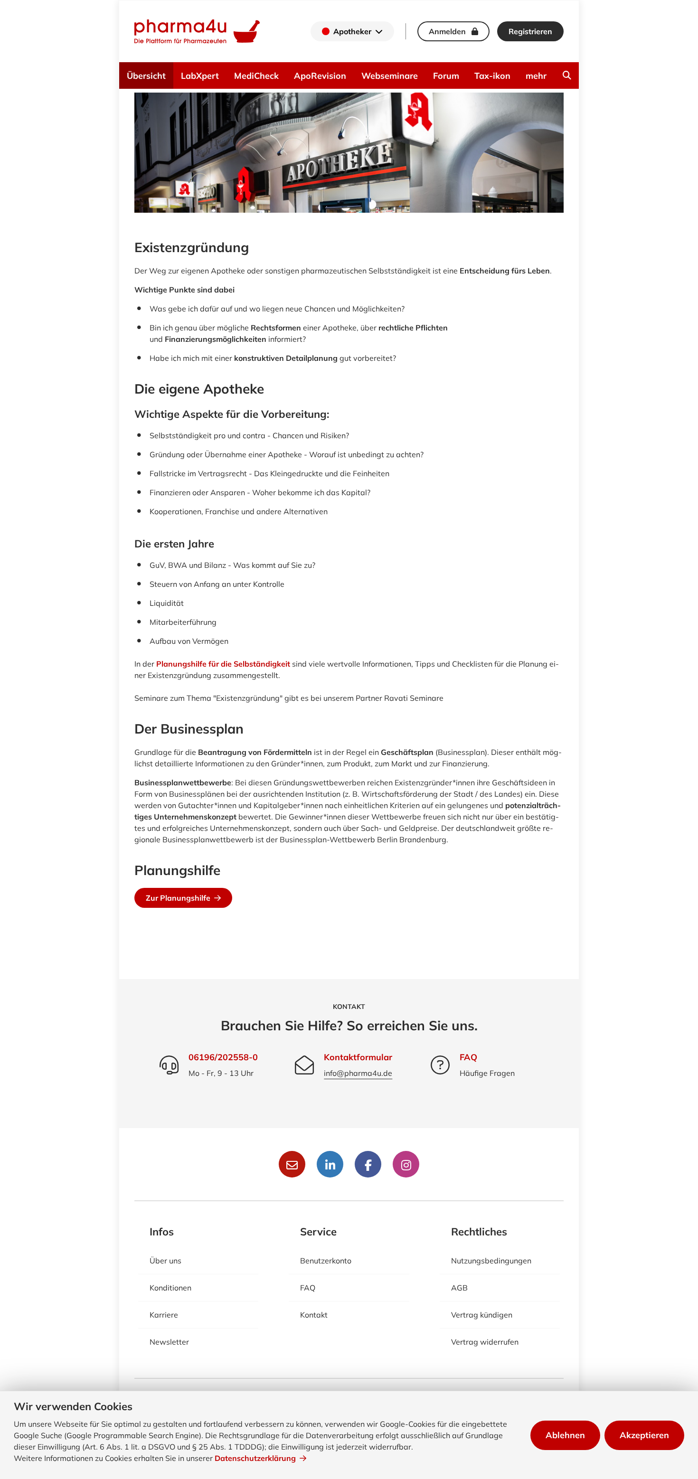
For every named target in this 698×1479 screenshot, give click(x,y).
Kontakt (314, 1314)
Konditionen (170, 1287)
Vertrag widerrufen (485, 1342)
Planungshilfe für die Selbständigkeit (223, 664)
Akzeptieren (644, 1435)
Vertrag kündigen (481, 1314)
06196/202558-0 (223, 1057)
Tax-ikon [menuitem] (492, 75)
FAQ (468, 1057)
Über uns (165, 1260)
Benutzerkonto (325, 1260)
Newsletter (169, 1342)
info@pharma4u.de (358, 1073)
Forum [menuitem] (446, 75)
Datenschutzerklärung (255, 1458)
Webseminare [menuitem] (389, 75)
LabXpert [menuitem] (200, 75)
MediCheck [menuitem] (256, 75)
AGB (459, 1287)
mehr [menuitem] (536, 75)
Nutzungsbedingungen (491, 1260)
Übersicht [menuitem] (146, 75)
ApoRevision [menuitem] (320, 75)
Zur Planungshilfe (178, 898)
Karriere (164, 1314)
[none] (567, 75)
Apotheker (352, 31)
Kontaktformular (358, 1057)
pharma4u (197, 31)
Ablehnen (565, 1435)
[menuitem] (567, 75)
